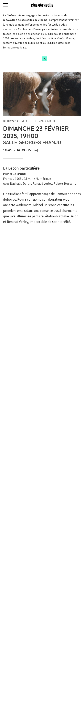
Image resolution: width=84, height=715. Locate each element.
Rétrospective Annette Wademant (29, 121)
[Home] (42, 5)
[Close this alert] (44, 58)
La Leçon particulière (21, 168)
